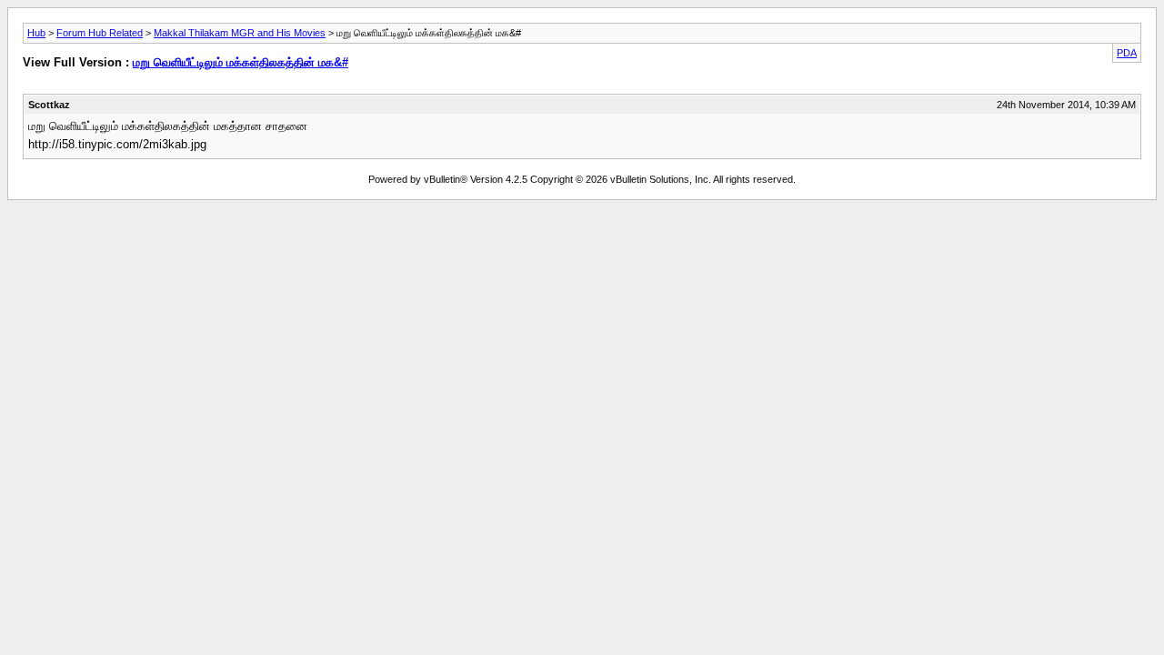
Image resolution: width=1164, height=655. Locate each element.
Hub (36, 32)
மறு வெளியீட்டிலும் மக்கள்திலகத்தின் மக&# (240, 62)
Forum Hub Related (99, 32)
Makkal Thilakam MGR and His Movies (240, 32)
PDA (1127, 52)
